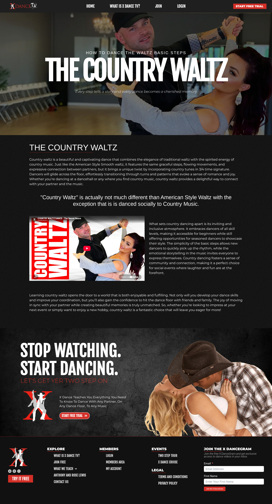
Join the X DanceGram (214, 489)
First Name (210, 476)
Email (207, 463)
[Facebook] (14, 471)
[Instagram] (19, 471)
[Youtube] (9, 471)
